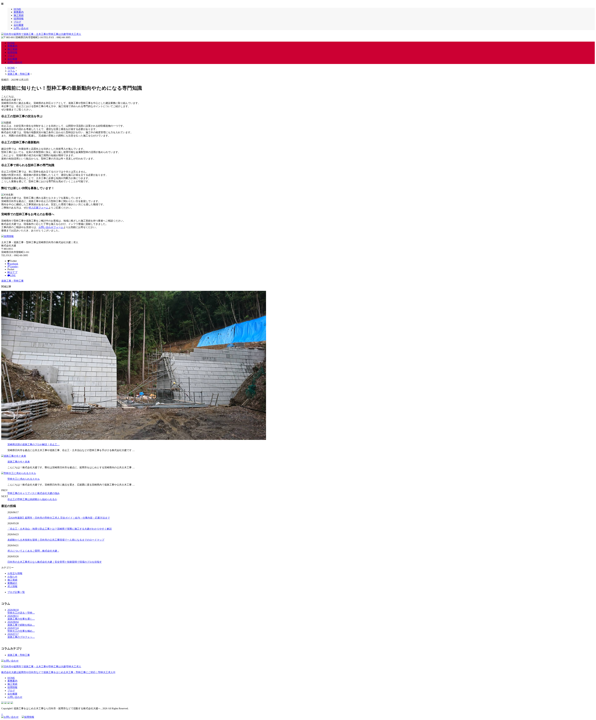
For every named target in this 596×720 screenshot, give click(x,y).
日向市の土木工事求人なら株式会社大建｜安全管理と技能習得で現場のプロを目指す (54, 562)
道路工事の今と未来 (18, 461)
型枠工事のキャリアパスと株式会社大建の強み (33, 493)
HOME (17, 9)
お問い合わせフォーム (50, 227)
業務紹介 (12, 583)
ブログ (17, 21)
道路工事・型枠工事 (18, 74)
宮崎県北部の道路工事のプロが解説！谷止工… (33, 444)
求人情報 (12, 586)
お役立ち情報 (14, 573)
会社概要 (19, 25)
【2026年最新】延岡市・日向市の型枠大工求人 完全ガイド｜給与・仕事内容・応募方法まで (58, 517)
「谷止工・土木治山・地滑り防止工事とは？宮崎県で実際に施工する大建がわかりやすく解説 (59, 528)
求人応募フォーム (38, 207)
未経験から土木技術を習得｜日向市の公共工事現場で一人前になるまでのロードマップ (55, 539)
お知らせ (12, 576)
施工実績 (19, 15)
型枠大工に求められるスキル (23, 479)
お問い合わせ (21, 28)
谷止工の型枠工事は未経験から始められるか (32, 499)
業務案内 (19, 12)
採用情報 (19, 18)
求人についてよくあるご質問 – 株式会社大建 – (33, 551)
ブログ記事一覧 (16, 592)
